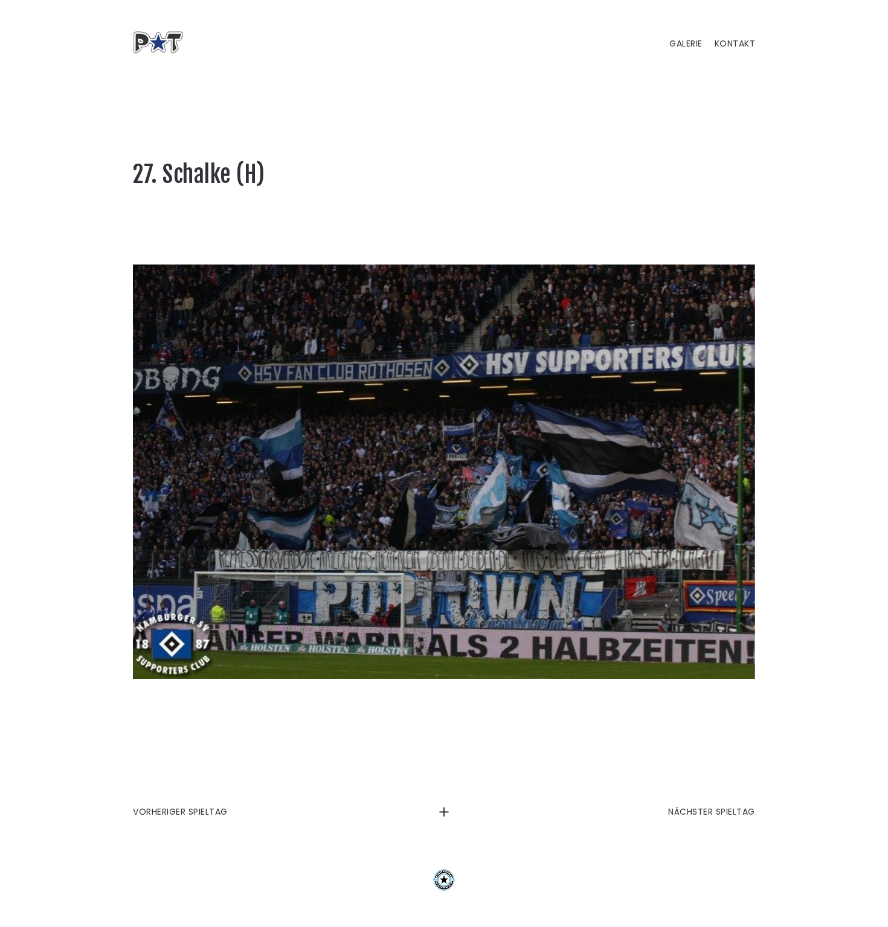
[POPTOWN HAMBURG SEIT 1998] (163, 42)
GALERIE (686, 44)
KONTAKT (735, 44)
